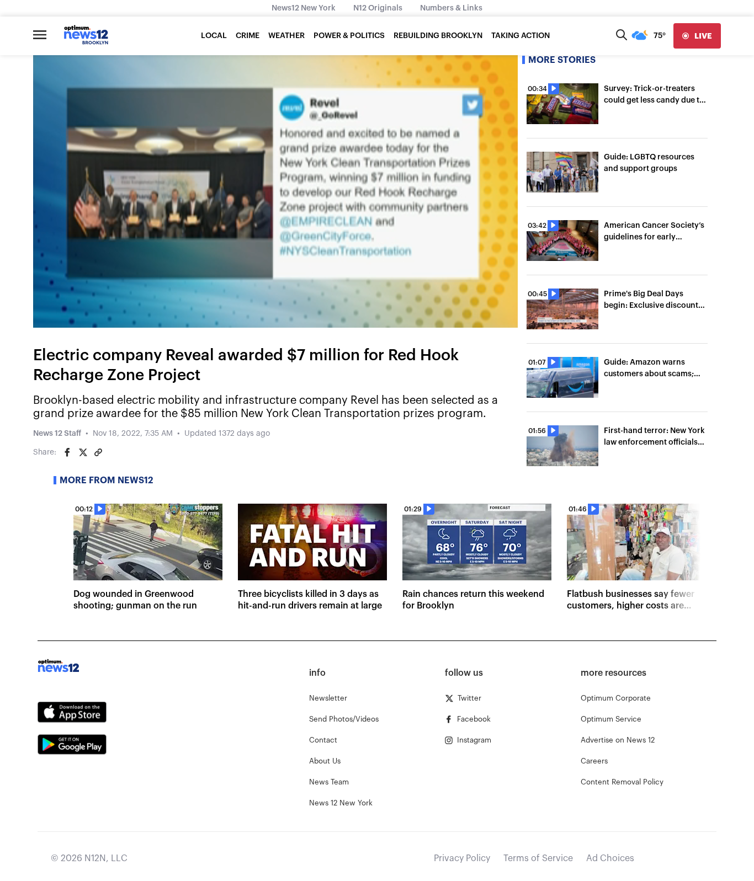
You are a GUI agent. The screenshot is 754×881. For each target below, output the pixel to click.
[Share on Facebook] (67, 452)
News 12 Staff (57, 433)
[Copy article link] (98, 452)
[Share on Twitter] (82, 452)
